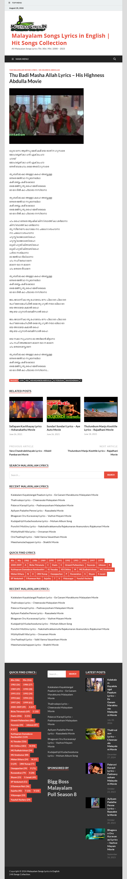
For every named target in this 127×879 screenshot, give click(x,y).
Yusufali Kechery (84, 578)
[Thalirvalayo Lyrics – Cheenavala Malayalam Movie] (95, 730)
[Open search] (114, 59)
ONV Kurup (42, 574)
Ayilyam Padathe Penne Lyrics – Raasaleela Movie (37, 510)
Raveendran (72, 380)
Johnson (102, 565)
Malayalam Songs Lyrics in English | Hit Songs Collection (61, 39)
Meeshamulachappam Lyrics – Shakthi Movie (35, 542)
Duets (54, 565)
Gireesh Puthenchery (74, 565)
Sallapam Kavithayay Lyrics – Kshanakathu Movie (25, 428)
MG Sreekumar (106, 569)
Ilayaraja (91, 565)
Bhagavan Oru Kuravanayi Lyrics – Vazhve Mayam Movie (41, 515)
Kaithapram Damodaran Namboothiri (27, 569)
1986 (34, 560)
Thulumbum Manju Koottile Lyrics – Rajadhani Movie (100, 428)
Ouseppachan (56, 574)
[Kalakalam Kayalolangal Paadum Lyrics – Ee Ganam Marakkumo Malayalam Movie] (95, 679)
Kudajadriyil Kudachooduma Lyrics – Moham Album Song (41, 521)
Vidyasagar (68, 578)
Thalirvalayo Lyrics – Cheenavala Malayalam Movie (38, 500)
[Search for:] (63, 474)
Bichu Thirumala (36, 565)
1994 (84, 560)
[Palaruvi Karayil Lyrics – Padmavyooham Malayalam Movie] (95, 764)
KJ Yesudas (58, 380)
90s (26, 380)
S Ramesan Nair (33, 578)
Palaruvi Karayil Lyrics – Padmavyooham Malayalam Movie (42, 505)
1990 (21, 380)
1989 (43, 560)
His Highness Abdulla (41, 380)
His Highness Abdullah (49, 70)
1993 (75, 560)
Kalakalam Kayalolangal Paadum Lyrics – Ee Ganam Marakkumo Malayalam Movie (54, 494)
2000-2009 (16, 565)
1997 (92, 560)
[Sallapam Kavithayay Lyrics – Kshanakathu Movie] (26, 410)
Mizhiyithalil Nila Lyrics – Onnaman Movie (33, 531)
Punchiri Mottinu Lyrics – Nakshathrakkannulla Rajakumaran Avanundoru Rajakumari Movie (60, 526)
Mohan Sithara (17, 574)
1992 (67, 560)
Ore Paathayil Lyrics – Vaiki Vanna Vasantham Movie (39, 536)
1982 (26, 560)
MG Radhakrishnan (87, 569)
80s (12, 560)
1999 (100, 560)
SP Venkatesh (17, 578)
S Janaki (101, 574)
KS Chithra (66, 569)
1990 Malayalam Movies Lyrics (23, 70)
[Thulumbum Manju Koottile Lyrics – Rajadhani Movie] (101, 410)
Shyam (92, 574)
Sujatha (47, 578)
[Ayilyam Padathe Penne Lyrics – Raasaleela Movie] (95, 799)
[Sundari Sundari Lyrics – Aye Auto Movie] (63, 410)
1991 (59, 560)
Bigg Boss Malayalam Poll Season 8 (62, 787)
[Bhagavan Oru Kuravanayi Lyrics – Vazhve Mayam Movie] (95, 830)
